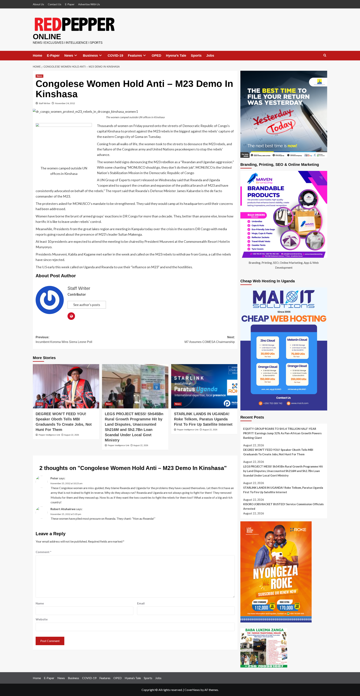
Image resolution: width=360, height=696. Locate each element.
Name (40, 603)
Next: (209, 340)
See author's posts (86, 305)
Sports (196, 55)
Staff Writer (44, 103)
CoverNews (192, 689)
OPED (156, 55)
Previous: (64, 340)
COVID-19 (115, 55)
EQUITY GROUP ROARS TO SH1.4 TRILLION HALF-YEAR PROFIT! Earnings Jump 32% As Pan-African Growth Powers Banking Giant (282, 433)
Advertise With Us (89, 4)
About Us (38, 4)
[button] (324, 55)
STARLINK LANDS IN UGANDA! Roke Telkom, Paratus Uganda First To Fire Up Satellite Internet (203, 419)
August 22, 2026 (71, 435)
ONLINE (47, 36)
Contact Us (54, 4)
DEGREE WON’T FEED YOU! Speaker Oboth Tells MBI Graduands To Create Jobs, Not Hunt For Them (278, 452)
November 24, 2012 (65, 103)
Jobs (210, 55)
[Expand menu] (75, 55)
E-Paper (69, 4)
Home (37, 55)
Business (90, 55)
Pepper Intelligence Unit (49, 435)
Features (135, 55)
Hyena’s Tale (176, 55)
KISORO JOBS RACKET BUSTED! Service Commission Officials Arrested (283, 506)
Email (141, 603)
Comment (43, 552)
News (68, 55)
